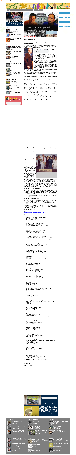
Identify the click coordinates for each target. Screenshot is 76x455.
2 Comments (38, 446)
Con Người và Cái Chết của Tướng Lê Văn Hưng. (34, 348)
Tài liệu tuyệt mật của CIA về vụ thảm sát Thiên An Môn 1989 (36, 230)
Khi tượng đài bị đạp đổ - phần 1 (17, 421)
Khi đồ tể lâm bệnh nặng (30, 256)
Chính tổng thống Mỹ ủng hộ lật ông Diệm (33, 329)
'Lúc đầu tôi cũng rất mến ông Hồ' (31, 308)
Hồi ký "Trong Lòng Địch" (30, 347)
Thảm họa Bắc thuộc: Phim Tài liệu (31, 283)
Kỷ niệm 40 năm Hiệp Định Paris (31, 355)
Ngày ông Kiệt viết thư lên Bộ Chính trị (32, 264)
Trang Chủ (9, 10)
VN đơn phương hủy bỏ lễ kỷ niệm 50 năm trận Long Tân (35, 224)
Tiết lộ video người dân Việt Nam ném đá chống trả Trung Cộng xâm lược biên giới (39, 272)
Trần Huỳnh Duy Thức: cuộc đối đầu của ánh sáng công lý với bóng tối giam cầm (15, 47)
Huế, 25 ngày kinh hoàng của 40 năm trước (39, 439)
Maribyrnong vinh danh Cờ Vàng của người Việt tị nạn (35, 245)
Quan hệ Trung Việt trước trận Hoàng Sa (32, 357)
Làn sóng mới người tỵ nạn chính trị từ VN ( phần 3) (34, 277)
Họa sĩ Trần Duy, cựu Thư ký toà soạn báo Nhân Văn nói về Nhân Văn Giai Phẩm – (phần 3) (19, 444)
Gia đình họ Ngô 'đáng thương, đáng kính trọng (33, 296)
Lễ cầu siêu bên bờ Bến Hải (30, 336)
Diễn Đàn (14, 10)
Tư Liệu (31, 10)
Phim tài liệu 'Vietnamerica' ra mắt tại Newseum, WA (34, 249)
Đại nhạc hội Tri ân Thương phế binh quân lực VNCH (34, 243)
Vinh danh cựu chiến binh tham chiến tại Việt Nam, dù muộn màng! (37, 225)
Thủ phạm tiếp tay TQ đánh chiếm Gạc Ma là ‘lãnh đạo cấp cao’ (36, 304)
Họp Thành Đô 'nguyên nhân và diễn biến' (33, 303)
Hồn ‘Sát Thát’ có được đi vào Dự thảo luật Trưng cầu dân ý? (36, 258)
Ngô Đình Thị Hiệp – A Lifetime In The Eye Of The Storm (35, 223)
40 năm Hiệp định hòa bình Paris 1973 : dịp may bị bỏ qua (35, 356)
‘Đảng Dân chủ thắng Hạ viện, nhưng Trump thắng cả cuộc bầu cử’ (15, 30)
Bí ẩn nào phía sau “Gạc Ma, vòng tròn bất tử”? (33, 231)
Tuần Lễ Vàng (28, 253)
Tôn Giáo (26, 10)
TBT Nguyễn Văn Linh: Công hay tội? (32, 275)
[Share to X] (44, 359)
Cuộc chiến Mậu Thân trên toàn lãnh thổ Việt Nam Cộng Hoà (36, 229)
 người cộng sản (64, 17)
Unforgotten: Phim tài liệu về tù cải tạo (32, 287)
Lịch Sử (29, 361)
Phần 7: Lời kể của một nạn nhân (58, 448)
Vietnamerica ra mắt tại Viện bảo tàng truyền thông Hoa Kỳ (35, 246)
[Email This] (41, 359)
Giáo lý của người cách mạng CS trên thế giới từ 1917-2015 (35, 268)
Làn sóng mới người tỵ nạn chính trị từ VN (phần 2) (34, 278)
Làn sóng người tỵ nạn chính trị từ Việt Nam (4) (33, 276)
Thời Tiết (40, 10)
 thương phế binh (64, 26)
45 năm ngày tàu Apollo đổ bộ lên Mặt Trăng (33, 314)
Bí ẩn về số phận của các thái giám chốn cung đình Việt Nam (36, 310)
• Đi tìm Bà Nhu (28, 321)
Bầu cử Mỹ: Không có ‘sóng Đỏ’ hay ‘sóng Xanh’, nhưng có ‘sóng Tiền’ (15, 34)
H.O (27, 361)
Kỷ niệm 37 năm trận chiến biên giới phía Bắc (33, 233)
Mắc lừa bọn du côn (29, 297)
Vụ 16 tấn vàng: (28, 302)
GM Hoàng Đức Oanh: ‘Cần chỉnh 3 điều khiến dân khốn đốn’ (15, 56)
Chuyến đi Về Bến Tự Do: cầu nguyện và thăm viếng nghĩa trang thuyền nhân (38, 259)
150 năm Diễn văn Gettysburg (31, 324)
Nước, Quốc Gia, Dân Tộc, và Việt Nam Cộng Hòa (34, 270)
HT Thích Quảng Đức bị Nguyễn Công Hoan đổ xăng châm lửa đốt (37, 236)
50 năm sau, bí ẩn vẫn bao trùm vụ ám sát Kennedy (34, 322)
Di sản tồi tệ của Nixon (29, 354)
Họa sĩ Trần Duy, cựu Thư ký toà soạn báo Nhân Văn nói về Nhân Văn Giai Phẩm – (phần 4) (19, 439)
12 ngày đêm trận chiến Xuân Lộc (31, 294)
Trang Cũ (35, 10)
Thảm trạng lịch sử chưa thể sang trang (32, 290)
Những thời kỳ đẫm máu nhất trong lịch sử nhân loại (34, 309)
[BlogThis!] (43, 359)
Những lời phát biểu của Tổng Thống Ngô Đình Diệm (34, 330)
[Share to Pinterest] (46, 359)
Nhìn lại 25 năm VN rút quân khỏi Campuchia (33, 307)
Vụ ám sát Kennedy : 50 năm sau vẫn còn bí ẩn (33, 327)
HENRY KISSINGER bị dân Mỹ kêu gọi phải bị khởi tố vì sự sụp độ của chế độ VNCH (40, 301)
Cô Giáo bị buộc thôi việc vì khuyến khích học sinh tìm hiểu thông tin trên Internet (15, 86)
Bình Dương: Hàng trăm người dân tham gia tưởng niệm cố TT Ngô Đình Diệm (39, 239)
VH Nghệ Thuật (20, 10)
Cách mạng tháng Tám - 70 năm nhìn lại (32, 262)
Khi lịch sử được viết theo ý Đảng (31, 339)
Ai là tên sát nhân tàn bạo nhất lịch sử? (32, 226)
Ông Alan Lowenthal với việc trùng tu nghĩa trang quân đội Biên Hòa (37, 265)
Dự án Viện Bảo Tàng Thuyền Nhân (32, 281)
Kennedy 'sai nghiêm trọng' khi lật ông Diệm (33, 328)
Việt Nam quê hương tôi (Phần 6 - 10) (32, 343)
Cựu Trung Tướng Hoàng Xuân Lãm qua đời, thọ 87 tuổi (35, 289)
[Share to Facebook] (45, 359)
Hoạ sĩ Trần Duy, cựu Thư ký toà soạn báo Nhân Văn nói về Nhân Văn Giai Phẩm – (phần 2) (19, 449)
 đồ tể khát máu (64, 13)
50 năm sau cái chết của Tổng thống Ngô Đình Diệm (34, 335)
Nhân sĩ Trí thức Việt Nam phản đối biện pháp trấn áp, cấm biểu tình (15, 51)
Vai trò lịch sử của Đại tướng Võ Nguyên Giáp (33, 334)
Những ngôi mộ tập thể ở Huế (31, 219)
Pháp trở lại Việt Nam (29, 257)
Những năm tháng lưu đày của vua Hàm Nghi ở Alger (34, 300)
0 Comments (17, 423)
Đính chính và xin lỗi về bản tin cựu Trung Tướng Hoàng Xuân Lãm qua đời (38, 288)
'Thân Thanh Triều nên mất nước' (31, 284)
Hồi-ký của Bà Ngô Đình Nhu (30, 323)
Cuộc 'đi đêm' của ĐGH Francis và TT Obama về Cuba (35, 252)
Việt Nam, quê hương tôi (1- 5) (31, 344)
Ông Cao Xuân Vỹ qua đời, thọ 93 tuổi (32, 342)
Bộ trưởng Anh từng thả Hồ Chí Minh (32, 295)
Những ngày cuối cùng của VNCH (31, 218)
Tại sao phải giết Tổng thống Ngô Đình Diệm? (60, 421)
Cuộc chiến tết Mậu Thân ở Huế (37, 444)
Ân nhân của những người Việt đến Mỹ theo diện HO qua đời (36, 217)
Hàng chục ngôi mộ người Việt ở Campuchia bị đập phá (35, 271)
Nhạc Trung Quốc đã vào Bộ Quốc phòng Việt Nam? (34, 269)
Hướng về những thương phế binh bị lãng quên (33, 240)
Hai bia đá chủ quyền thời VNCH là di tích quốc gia (34, 315)
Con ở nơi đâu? (28, 282)
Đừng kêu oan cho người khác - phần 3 (18, 430)
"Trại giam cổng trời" (35, 421)
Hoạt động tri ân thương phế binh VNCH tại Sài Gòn (15, 81)
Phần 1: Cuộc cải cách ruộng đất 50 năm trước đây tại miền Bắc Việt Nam (60, 439)
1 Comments (59, 423)
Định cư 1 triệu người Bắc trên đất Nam (32, 313)
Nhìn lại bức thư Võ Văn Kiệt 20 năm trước (33, 263)
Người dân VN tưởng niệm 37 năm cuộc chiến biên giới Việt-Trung (37, 232)
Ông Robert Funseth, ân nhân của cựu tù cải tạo (34, 216)
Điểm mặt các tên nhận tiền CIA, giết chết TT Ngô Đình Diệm (36, 351)
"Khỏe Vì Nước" (28, 266)
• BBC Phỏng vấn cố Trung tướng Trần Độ (33, 320)
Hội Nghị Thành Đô (29, 333)
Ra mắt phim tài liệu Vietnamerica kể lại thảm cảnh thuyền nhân (36, 244)
